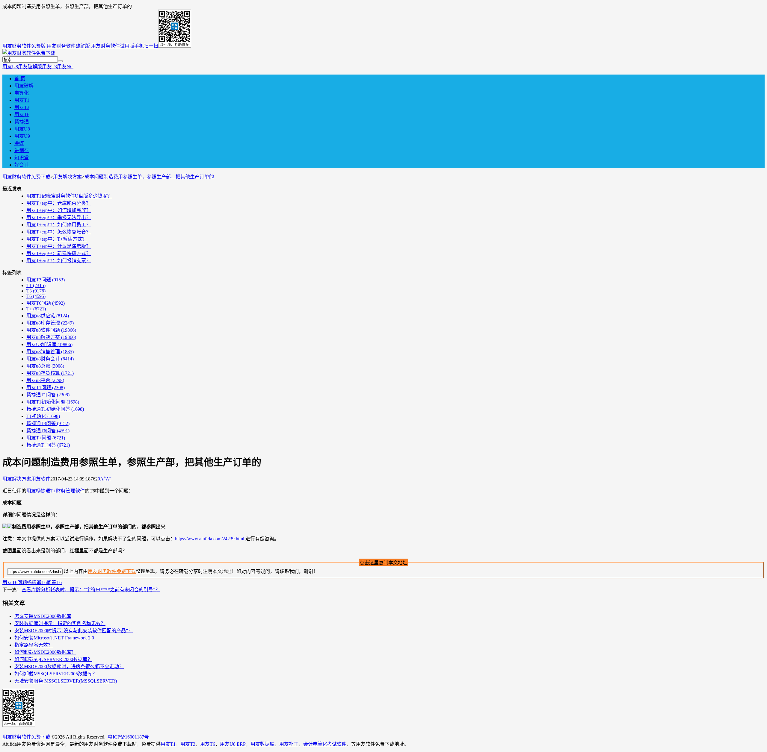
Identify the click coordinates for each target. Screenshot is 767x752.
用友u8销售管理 (50, 351)
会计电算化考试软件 (324, 744)
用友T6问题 (45, 303)
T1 (36, 285)
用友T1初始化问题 (52, 401)
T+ (36, 308)
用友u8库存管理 (50, 322)
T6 (36, 296)
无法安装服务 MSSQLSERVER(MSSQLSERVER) (65, 680)
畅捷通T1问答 (48, 394)
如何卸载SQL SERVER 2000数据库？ (53, 659)
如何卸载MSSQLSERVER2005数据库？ (55, 673)
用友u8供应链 (47, 315)
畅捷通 (21, 121)
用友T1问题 (45, 387)
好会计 (21, 164)
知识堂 (21, 157)
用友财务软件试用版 (112, 45)
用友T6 (21, 114)
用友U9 (22, 136)
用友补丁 (288, 744)
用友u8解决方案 (51, 337)
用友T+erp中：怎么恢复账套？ (58, 231)
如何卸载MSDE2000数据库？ (45, 652)
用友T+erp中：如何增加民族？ (58, 210)
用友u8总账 (45, 366)
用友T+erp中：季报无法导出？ (58, 217)
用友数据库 (262, 744)
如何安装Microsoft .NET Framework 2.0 (54, 637)
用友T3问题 (45, 279)
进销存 (21, 150)
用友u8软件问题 (51, 330)
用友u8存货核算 (50, 373)
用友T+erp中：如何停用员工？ (58, 224)
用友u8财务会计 (50, 358)
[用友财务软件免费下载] (28, 53)
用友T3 (49, 66)
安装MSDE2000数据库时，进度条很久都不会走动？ (69, 666)
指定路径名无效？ (33, 645)
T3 (36, 290)
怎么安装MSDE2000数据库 (42, 616)
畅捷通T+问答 (48, 445)
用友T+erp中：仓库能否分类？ (58, 203)
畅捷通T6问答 (48, 430)
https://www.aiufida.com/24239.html (209, 538)
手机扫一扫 (146, 45)
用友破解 (24, 85)
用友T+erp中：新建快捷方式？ (58, 253)
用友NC (65, 66)
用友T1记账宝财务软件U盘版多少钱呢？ (69, 195)
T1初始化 (43, 416)
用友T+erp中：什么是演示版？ (58, 246)
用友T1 (21, 100)
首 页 (19, 78)
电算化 (21, 92)
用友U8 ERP (233, 744)
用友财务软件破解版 (68, 45)
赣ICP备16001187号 (128, 736)
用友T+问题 (45, 437)
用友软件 (40, 478)
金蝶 (19, 143)
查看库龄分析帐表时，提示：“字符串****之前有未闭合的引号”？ (91, 589)
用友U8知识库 (49, 344)
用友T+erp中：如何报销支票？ (58, 260)
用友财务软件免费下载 (26, 176)
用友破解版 (30, 66)
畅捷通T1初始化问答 (55, 409)
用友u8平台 (45, 380)
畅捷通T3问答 (48, 423)
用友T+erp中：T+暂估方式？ (56, 239)
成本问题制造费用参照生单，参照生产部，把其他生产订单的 (149, 176)
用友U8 (10, 66)
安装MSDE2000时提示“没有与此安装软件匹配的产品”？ (73, 630)
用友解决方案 (67, 176)
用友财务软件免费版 (24, 45)
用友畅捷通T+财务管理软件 (55, 490)
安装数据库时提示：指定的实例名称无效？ (59, 623)
